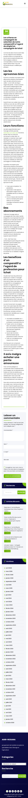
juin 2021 (8, 706)
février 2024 (9, 608)
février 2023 (9, 649)
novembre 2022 (10, 659)
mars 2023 (9, 645)
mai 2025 (8, 585)
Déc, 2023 (6, 32)
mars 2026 (9, 571)
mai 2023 (8, 638)
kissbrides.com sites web (11, 133)
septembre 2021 (11, 696)
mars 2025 (9, 588)
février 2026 (9, 575)
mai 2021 (8, 709)
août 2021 (9, 699)
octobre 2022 (10, 662)
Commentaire (8, 430)
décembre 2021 (10, 685)
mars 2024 (9, 605)
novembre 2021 (10, 689)
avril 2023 (9, 642)
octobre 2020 (10, 722)
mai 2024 (8, 598)
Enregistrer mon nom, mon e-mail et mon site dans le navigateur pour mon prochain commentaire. (14, 469)
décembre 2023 (10, 615)
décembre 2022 (10, 655)
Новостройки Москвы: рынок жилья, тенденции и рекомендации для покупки (12, 519)
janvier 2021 (9, 719)
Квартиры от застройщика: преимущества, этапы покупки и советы (13, 509)
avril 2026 (9, 568)
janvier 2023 (9, 652)
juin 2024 (8, 595)
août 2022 (9, 669)
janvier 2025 (9, 591)
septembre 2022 (11, 665)
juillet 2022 (9, 672)
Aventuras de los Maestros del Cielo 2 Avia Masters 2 (13, 538)
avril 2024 (9, 601)
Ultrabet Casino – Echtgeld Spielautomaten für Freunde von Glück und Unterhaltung (13, 547)
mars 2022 (9, 679)
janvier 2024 (9, 612)
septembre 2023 (11, 625)
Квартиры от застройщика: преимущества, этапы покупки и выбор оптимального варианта (13, 529)
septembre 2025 (11, 581)
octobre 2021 (10, 692)
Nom (5, 444)
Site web (6, 460)
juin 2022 (8, 675)
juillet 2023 (9, 632)
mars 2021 (9, 716)
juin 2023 (8, 635)
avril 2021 (8, 712)
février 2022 (9, 682)
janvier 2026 (9, 578)
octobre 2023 (10, 622)
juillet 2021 (9, 702)
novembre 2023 (10, 618)
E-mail (6, 452)
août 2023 (9, 628)
